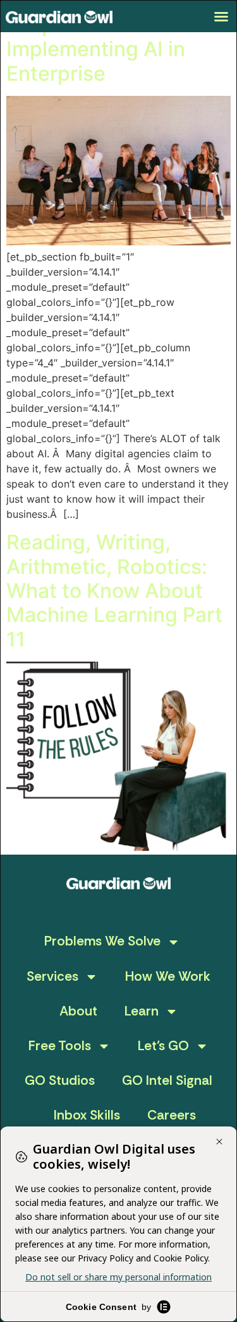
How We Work (167, 976)
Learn (142, 1011)
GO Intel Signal (167, 1080)
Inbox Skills (87, 1115)
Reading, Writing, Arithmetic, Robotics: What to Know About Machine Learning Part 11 (114, 591)
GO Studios (60, 1080)
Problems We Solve (102, 941)
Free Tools (59, 1046)
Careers (171, 1115)
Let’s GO (163, 1046)
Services (52, 976)
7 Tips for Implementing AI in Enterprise (95, 49)
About (78, 1011)
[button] (221, 16)
